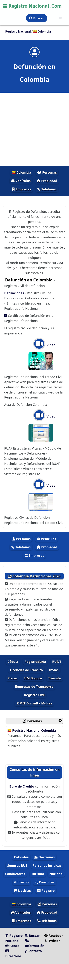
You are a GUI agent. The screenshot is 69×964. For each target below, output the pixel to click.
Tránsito (54, 678)
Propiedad (48, 181)
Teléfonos (49, 189)
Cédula (12, 661)
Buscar (38, 18)
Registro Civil (34, 695)
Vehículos (23, 181)
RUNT (56, 661)
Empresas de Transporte (34, 686)
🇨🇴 (42, 31)
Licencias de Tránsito (26, 670)
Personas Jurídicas (47, 865)
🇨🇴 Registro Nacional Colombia (31, 730)
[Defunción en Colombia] (34, 52)
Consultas (46, 882)
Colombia (21, 857)
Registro (48, 890)
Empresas (23, 189)
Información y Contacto (34, 948)
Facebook (56, 935)
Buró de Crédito (22, 786)
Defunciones (14, 293)
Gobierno (21, 882)
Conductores (15, 874)
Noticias (24, 890)
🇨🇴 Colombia (21, 172)
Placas (13, 678)
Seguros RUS (17, 865)
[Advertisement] (34, 129)
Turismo (37, 874)
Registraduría (35, 661)
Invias (54, 670)
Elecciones (46, 857)
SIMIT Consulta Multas (34, 703)
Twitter (54, 941)
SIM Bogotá (33, 678)
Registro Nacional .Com (34, 6)
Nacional (56, 874)
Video (50, 345)
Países (13, 946)
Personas (49, 172)
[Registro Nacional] (60, 18)
